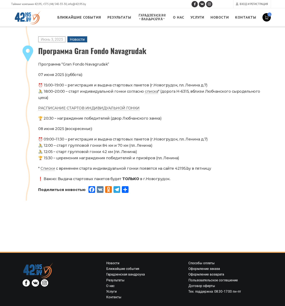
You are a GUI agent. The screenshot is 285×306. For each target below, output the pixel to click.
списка (151, 91)
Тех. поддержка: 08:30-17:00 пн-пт (214, 291)
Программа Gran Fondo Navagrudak (92, 50)
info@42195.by (77, 4)
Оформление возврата (206, 274)
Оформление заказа (204, 269)
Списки (47, 168)
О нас (178, 17)
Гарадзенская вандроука (152, 17)
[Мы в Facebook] (195, 4)
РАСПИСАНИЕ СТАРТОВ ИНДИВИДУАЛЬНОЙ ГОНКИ (89, 108)
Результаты (119, 17)
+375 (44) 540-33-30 (55, 4)
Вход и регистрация (254, 4)
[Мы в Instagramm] (209, 4)
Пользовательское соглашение (213, 280)
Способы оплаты (201, 263)
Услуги (197, 17)
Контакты (245, 17)
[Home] (38, 270)
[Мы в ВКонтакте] (202, 4)
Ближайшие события (79, 17)
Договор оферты (201, 286)
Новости (220, 17)
